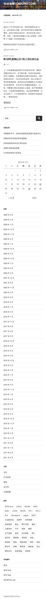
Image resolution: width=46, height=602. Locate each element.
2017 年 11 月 (9, 321)
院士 (38, 546)
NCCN (22, 511)
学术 (5, 472)
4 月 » (34, 197)
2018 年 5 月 (8, 312)
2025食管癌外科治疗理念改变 (15, 143)
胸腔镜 (30, 546)
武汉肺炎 (25, 533)
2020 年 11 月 (9, 287)
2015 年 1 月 (8, 375)
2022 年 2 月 (8, 273)
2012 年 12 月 (9, 418)
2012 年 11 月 (9, 423)
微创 (33, 524)
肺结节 (7, 546)
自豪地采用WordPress (12, 596)
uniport (25, 515)
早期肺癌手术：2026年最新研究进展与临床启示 (22, 133)
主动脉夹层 (9, 519)
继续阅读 (7, 102)
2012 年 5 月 (8, 433)
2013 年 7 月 (8, 394)
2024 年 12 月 (9, 248)
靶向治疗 (8, 551)
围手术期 (25, 524)
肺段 (15, 542)
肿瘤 (15, 546)
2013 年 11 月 (9, 389)
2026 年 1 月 (8, 224)
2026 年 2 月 (8, 219)
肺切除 (7, 542)
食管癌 (27, 551)
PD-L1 (38, 511)
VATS (33, 515)
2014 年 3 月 (8, 384)
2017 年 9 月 (8, 326)
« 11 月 (11, 197)
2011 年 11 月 (9, 438)
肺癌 (31, 542)
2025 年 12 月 (9, 229)
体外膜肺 (28, 519)
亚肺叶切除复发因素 (11, 148)
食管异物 (18, 551)
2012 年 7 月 (8, 428)
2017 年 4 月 (8, 331)
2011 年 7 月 (8, 447)
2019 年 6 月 (8, 302)
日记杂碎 (7, 477)
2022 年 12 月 (9, 258)
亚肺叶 (19, 519)
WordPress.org (9, 579)
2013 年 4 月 (8, 409)
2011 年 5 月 (8, 457)
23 (40, 184)
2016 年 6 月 (8, 346)
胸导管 (22, 546)
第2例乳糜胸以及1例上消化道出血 (21, 59)
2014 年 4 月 (8, 379)
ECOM (27, 506)
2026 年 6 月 (8, 214)
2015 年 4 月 (8, 365)
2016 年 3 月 (8, 355)
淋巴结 (7, 537)
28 (29, 188)
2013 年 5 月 (8, 404)
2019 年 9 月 (8, 297)
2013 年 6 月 (8, 399)
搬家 (30, 528)
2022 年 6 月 (8, 268)
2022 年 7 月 (8, 263)
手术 (17, 528)
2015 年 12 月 (9, 360)
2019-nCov (9, 506)
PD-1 (31, 511)
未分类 (6, 487)
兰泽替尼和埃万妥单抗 (12, 152)
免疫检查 (8, 524)
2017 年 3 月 (8, 336)
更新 (5, 482)
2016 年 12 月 (9, 341)
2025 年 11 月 (9, 234)
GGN (35, 506)
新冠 (17, 533)
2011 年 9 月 (8, 443)
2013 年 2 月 (8, 414)
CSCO (19, 506)
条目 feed (7, 570)
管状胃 (24, 537)
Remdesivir (15, 515)
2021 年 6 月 (8, 282)
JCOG (14, 511)
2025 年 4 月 (8, 239)
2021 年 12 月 (9, 278)
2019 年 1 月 (8, 307)
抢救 (23, 528)
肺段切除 (23, 542)
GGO (7, 511)
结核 (31, 537)
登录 (5, 565)
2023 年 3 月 (8, 253)
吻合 (17, 524)
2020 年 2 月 (8, 292)
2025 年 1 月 (8, 244)
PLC (6, 515)
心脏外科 (8, 528)
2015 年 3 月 (8, 370)
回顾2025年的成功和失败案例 (15, 138)
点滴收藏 (7, 491)
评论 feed (7, 575)
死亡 (33, 533)
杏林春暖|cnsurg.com (19, 4)
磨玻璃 (16, 537)
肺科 (38, 542)
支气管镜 (8, 533)
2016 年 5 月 (8, 350)
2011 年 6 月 (8, 452)
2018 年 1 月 (8, 316)
